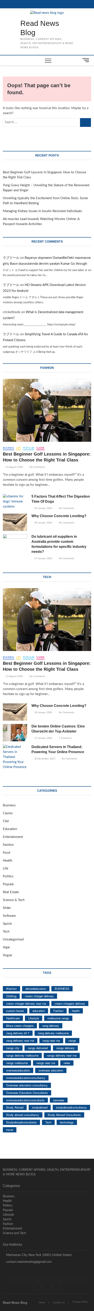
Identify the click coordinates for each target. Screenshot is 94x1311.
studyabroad (39, 1107)
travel (9, 1130)
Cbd (6, 821)
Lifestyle (33, 1018)
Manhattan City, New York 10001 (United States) (38, 1255)
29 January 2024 (42, 508)
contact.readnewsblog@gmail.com (28, 1261)
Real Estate (11, 892)
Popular (28, 448)
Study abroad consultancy (22, 1115)
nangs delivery (65, 1048)
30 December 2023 (44, 759)
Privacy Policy (80, 1302)
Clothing (11, 996)
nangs (72, 1040)
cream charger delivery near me (26, 1003)
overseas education (50, 1070)
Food (6, 852)
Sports (7, 923)
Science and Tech (14, 1233)
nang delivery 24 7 (17, 1033)
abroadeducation (35, 988)
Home (42, 1302)
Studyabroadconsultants (21, 1122)
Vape (6, 947)
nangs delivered (38, 1048)
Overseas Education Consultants (27, 1093)
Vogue (7, 955)
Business (8, 448)
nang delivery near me (20, 1040)
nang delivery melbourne (53, 1033)
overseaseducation (18, 1070)
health (76, 1011)
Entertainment (13, 837)
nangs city (12, 1048)
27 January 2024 (42, 558)
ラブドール (11, 257)
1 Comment (64, 738)
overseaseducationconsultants (25, 1100)
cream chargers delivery (70, 1003)
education (39, 1011)
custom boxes (15, 1011)
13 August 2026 (14, 467)
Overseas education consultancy (27, 1085)
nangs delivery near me (62, 1055)
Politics (8, 876)
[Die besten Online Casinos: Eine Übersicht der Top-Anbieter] (15, 732)
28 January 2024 (42, 523)
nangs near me (45, 1063)
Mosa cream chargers (20, 1026)
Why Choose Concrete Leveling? (58, 516)
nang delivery (50, 1026)
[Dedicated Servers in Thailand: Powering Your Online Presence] (15, 757)
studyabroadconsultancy (71, 1107)
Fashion (8, 844)
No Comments (37, 467)
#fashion (11, 988)
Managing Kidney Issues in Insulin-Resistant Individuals (42, 211)
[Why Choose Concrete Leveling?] (15, 522)
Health (7, 860)
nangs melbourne (17, 1063)
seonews (58, 1100)
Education (10, 829)
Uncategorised (13, 939)
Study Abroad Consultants (64, 1115)
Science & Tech (13, 900)
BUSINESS (62, 988)
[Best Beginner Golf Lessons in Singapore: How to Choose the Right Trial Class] (47, 410)
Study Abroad (14, 1107)
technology (67, 1122)
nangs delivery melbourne (22, 1055)
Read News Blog (39, 28)
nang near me (51, 1040)
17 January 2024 (42, 738)
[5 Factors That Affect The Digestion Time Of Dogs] (15, 501)
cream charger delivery (39, 996)
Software (9, 915)
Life (18, 448)
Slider (40, 448)
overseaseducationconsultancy (25, 1078)
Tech (6, 931)
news (67, 1063)
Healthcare (13, 1018)
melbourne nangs (58, 1018)
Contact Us (59, 1302)
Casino (8, 813)
